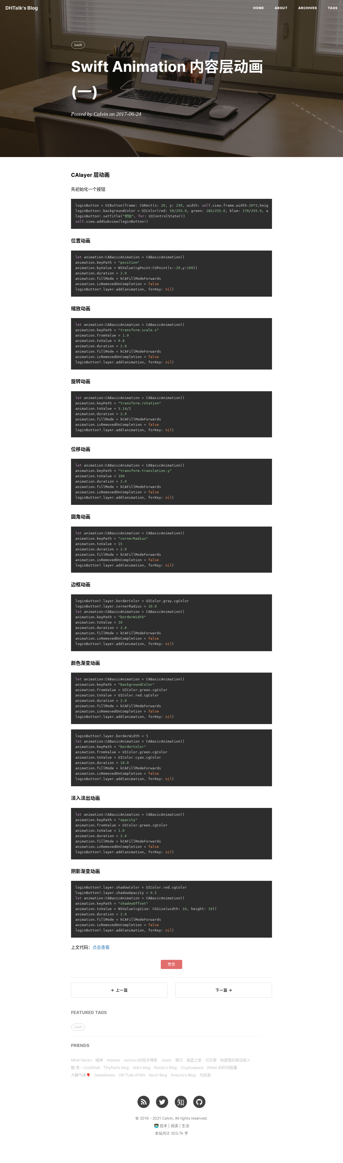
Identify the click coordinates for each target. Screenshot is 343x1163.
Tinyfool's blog (116, 1067)
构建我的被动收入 (235, 1060)
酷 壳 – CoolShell (85, 1067)
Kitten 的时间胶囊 (222, 1067)
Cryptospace (192, 1067)
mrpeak (113, 1060)
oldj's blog (141, 1067)
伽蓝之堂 (194, 1060)
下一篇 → (223, 990)
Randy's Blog (165, 1067)
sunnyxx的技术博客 (140, 1060)
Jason (166, 1060)
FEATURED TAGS (89, 1012)
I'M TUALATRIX (132, 1075)
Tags (333, 8)
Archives (307, 8)
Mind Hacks (81, 1060)
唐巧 (179, 1060)
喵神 (99, 1060)
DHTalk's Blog (21, 8)
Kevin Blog (158, 1075)
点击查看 (101, 947)
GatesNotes (104, 1075)
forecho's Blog (183, 1075)
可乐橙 (211, 1060)
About (281, 8)
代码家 (205, 1075)
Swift (78, 45)
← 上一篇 (119, 990)
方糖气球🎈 (81, 1075)
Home (258, 8)
